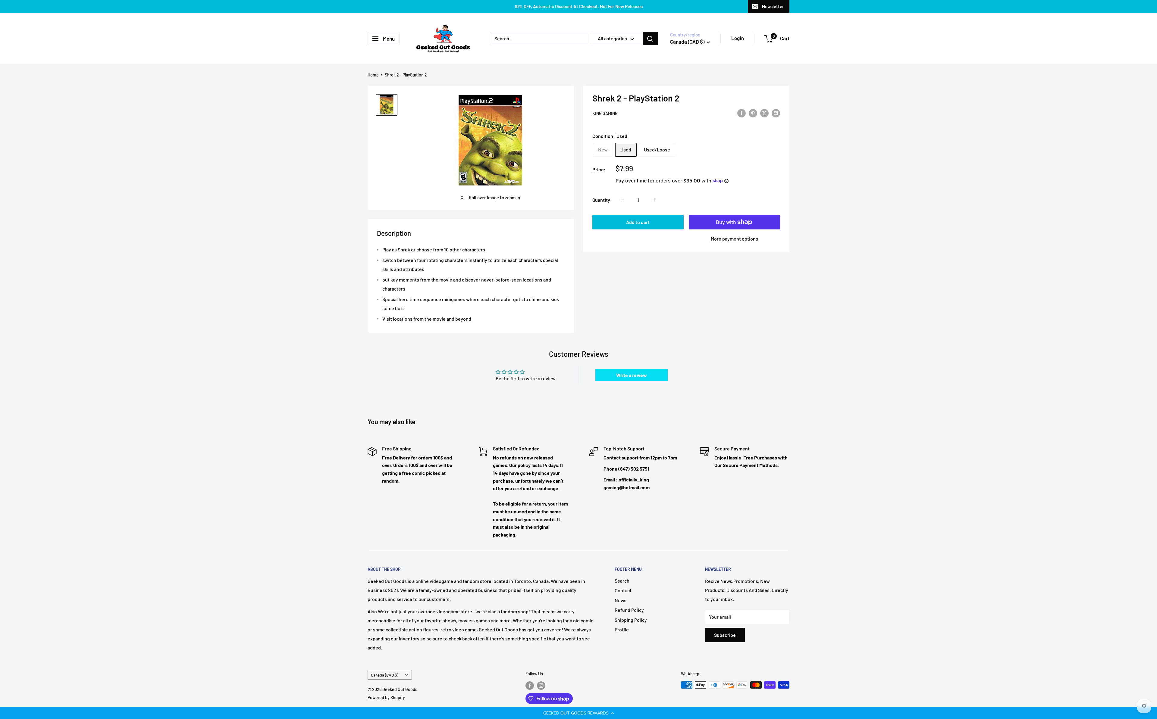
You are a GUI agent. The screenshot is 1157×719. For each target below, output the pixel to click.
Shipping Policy (631, 620)
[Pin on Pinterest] (753, 112)
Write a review (631, 375)
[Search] (650, 38)
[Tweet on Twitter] (764, 112)
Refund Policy (629, 610)
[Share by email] (776, 112)
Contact (623, 590)
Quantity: (602, 200)
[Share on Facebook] (741, 112)
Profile (622, 629)
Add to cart (638, 222)
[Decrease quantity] (622, 200)
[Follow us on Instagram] (541, 685)
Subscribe (725, 635)
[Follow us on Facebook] (529, 685)
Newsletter (773, 6)
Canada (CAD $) (384, 674)
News (620, 600)
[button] (578, 713)
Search (622, 581)
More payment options (734, 238)
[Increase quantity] (654, 200)
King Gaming (605, 113)
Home (373, 74)
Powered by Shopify (386, 697)
